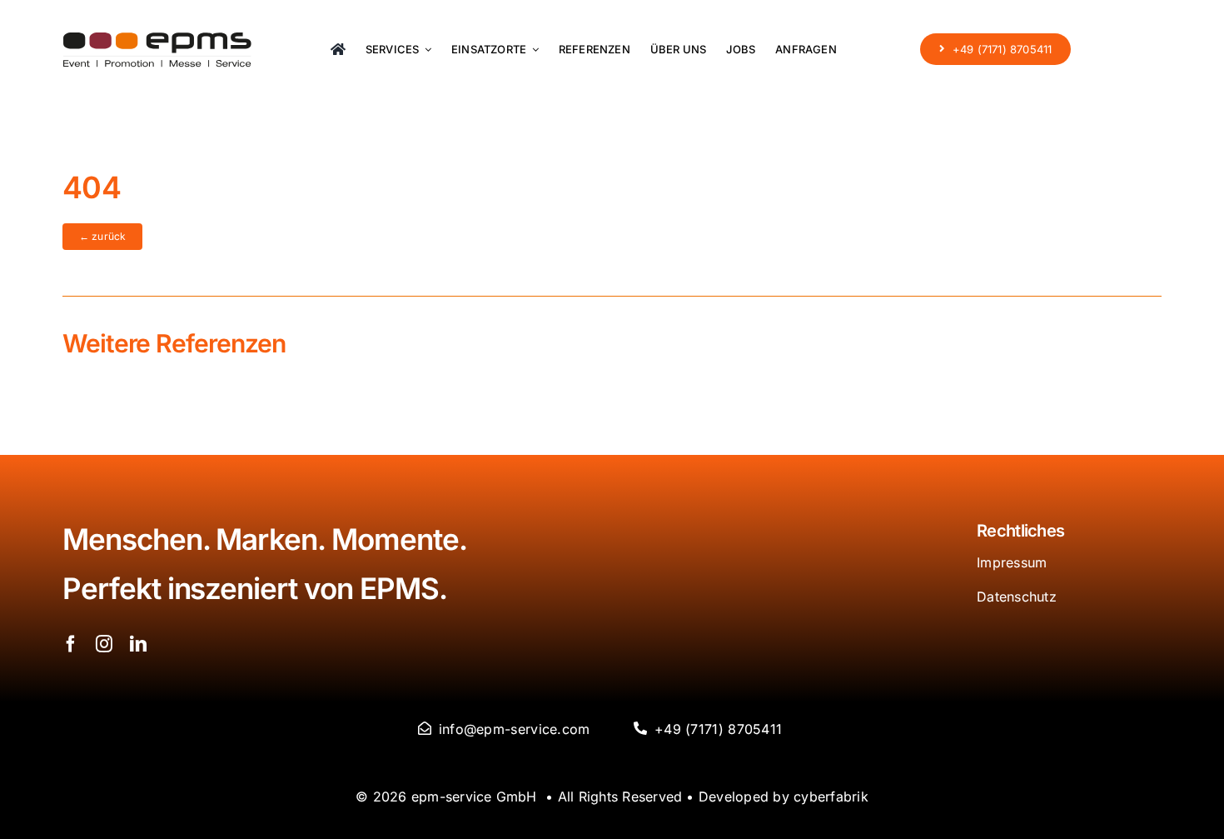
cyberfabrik (831, 796)
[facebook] (70, 644)
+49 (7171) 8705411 (718, 729)
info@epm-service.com (514, 729)
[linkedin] (138, 644)
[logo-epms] (157, 40)
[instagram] (104, 644)
